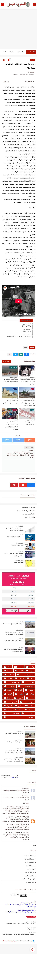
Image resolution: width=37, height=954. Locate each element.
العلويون (30, 690)
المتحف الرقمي (30, 875)
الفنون (8, 678)
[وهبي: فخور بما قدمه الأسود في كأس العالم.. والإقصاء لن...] (30, 650)
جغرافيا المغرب (30, 872)
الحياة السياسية (30, 862)
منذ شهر (32, 377)
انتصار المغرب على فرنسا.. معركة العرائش (10, 402)
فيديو (32, 60)
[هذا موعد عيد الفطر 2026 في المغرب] (30, 734)
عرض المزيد (6, 361)
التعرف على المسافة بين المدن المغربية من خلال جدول (14, 529)
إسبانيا (9, 674)
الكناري (19, 705)
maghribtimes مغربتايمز (28, 903)
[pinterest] (14, 485)
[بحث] (2, 4)
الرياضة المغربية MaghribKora (27, 910)
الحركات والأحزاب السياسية (25, 510)
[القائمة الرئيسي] (34, 4)
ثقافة (7, 667)
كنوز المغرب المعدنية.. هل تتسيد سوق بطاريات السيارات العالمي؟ (27, 403)
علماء (19, 709)
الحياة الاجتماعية (30, 855)
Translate (15, 777)
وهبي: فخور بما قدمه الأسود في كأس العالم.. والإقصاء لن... (13, 650)
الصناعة (30, 698)
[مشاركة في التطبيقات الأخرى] (9, 354)
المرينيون (19, 698)
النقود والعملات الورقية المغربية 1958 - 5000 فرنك (20, 924)
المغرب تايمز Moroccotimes (10, 941)
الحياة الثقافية (30, 865)
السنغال (30, 705)
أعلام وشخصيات (29, 517)
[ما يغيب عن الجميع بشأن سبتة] (30, 624)
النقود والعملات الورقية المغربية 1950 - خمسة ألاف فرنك (18, 934)
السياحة (8, 670)
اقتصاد (19, 670)
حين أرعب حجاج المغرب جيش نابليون (13, 640)
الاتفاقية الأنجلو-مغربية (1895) (15, 742)
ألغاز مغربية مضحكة (17, 545)
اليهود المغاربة (26, 686)
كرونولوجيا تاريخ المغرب (27, 879)
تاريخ (30, 678)
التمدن (28, 713)
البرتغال (7, 698)
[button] (26, 354)
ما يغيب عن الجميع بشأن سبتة (13, 624)
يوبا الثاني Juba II (26, 326)
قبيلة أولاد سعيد (18, 562)
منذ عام (15, 420)
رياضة (30, 667)
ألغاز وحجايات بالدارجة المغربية (15, 536)
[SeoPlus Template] (33, 941)
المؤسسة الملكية (26, 674)
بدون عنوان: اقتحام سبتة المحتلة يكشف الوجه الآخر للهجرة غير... (14, 633)
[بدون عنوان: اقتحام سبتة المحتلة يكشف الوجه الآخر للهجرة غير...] (30, 633)
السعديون (19, 717)
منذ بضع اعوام (26, 324)
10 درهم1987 (30, 929)
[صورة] (30, 529)
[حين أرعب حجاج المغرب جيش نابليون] (30, 641)
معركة (30, 694)
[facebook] (31, 485)
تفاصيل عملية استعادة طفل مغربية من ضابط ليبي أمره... (27, 382)
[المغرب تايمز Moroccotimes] (18, 4)
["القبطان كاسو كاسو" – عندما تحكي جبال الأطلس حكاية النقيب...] (30, 760)
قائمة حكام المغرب (28, 507)
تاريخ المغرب (31, 869)
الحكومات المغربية (28, 514)
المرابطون (27, 702)
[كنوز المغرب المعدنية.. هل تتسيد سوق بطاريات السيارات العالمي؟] (30, 751)
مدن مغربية (11, 682)
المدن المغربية (30, 882)
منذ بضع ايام (19, 621)
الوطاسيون (11, 713)
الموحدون (10, 702)
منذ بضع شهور (13, 377)
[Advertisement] (18, 29)
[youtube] (23, 485)
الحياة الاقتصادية (30, 859)
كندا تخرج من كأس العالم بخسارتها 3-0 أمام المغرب (20, 912)
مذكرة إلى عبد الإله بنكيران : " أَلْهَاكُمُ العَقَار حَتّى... (18, 337)
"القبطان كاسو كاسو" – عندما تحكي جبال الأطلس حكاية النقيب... (13, 760)
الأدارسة (30, 709)
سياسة (19, 667)
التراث (18, 690)
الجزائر (30, 670)
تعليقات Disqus (7, 440)
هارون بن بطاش (26, 331)
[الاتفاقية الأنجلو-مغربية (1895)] (30, 743)
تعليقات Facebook (18, 440)
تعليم (19, 694)
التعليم (9, 686)
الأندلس (19, 678)
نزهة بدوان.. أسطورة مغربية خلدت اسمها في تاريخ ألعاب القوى (13, 52)
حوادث (28, 682)
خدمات (8, 690)
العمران (8, 705)
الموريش (8, 709)
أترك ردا (25, 792)
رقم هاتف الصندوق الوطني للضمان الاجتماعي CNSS (13, 555)
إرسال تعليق (29, 447)
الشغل (8, 694)
